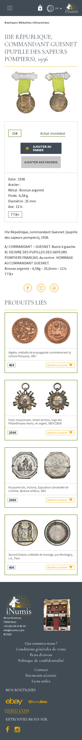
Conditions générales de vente (41, 649)
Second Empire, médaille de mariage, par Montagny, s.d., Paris (40, 556)
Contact (41, 669)
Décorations (41, 22)
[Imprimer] (54, 287)
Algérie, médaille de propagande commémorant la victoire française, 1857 (39, 354)
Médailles (25, 22)
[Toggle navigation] (10, 8)
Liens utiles (41, 681)
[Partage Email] (41, 287)
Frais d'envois (41, 654)
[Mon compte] (49, 8)
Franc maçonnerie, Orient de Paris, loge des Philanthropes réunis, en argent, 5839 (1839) (35, 421)
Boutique (11, 22)
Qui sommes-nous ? (41, 643)
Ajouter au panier (57, 365)
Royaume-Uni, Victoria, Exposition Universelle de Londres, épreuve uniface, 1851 (38, 489)
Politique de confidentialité (41, 660)
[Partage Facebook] (27, 287)
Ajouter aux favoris (41, 162)
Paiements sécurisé (41, 675)
